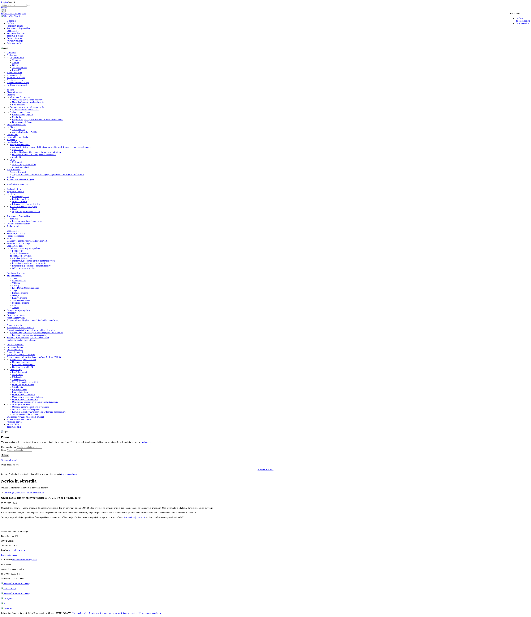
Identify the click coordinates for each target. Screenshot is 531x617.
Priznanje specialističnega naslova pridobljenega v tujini (31, 330)
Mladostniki (17, 377)
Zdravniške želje (14, 427)
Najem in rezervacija (16, 318)
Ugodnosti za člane (15, 142)
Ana (14, 305)
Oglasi (12, 159)
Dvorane (13, 278)
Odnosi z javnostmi (15, 38)
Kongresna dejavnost (16, 33)
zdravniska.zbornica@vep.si (24, 559)
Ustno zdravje (16, 369)
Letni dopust (17, 251)
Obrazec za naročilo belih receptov (27, 100)
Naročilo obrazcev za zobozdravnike (28, 102)
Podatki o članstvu (15, 80)
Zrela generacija (19, 379)
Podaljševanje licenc (21, 199)
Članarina (11, 95)
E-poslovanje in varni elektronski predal (27, 107)
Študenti (10, 177)
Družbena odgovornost (17, 85)
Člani (14, 209)
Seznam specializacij (16, 233)
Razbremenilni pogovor (22, 114)
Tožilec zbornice (19, 67)
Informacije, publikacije (14, 492)
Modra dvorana (19, 280)
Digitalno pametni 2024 (22, 367)
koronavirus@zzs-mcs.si (134, 517)
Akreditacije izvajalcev (22, 258)
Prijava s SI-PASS (266, 469)
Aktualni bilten (18, 129)
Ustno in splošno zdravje (23, 384)
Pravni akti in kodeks (16, 77)
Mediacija (16, 117)
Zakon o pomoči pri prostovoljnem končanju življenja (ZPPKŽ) (34, 357)
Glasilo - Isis (12, 134)
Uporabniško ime (8, 447)
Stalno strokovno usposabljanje (23, 206)
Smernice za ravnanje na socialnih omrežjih (25, 417)
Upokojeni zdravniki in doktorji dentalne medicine (34, 154)
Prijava (4, 8)
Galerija (15, 295)
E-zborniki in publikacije (17, 137)
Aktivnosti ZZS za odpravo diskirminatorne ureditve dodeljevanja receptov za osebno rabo (51, 147)
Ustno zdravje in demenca (23, 394)
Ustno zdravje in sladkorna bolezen (27, 397)
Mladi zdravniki (13, 169)
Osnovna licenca (19, 201)
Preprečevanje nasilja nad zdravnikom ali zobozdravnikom (37, 119)
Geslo (3, 450)
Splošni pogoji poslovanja (100, 613)
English (4, 2)
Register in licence (15, 26)
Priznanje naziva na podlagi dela (26, 204)
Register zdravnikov (15, 191)
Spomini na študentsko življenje (20, 179)
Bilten (12, 127)
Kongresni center (14, 275)
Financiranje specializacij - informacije (29, 263)
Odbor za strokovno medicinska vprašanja (30, 407)
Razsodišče (17, 70)
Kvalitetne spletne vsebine (23, 364)
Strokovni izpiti (13, 226)
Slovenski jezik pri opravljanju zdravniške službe (28, 337)
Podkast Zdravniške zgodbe (19, 419)
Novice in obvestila (35, 492)
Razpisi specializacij (15, 236)
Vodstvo (15, 62)
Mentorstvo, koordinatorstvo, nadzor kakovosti (27, 241)
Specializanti (17, 149)
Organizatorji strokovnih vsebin (26, 211)
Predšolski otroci (19, 372)
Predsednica (12, 55)
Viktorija (16, 283)
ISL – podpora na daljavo (150, 613)
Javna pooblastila (14, 75)
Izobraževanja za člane (16, 124)
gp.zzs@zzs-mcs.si (17, 550)
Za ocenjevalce (522, 23)
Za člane (519, 18)
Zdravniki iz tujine (15, 36)
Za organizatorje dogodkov (18, 310)
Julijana (15, 308)
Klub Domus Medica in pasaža (25, 288)
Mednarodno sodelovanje (18, 82)
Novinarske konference (17, 347)
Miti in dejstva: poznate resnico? (21, 354)
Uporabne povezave (21, 362)
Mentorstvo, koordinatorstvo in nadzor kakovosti (33, 261)
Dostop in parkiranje (15, 315)
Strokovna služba (14, 72)
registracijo (146, 442)
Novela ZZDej (13, 424)
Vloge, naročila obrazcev (21, 97)
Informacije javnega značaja (124, 613)
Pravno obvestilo (80, 613)
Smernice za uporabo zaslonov (23, 359)
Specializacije (13, 31)
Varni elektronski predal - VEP (25, 109)
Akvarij (15, 285)
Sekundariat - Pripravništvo (18, 28)
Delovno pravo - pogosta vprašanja (25, 248)
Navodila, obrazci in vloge (18, 243)
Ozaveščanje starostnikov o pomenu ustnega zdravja (35, 402)
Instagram (7, 598)
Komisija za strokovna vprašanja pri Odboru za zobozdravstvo (39, 412)
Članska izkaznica (14, 92)
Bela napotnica (18, 105)
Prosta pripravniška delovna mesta (27, 221)
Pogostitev (11, 313)
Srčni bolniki (17, 387)
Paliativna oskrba (14, 43)
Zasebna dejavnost (18, 172)
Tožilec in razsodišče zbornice (25, 414)
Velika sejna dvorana (21, 300)
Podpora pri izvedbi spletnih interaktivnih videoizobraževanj (33, 320)
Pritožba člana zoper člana (18, 184)
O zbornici (11, 21)
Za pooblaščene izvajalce (21, 256)
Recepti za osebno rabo (20, 144)
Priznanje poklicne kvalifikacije (20, 327)
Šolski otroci (17, 374)
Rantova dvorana (19, 298)
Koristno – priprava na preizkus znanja (29, 335)
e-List (9, 238)
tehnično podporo (69, 474)
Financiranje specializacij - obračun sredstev (31, 266)
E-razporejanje (19, 13)
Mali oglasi (17, 162)
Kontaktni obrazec (9, 555)
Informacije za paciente (20, 404)
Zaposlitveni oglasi (20, 167)
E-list (10, 13)
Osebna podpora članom (20, 112)
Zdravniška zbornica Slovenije (16, 583)
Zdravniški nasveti (15, 352)
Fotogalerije (12, 139)
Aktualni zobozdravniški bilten (25, 132)
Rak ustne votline (19, 389)
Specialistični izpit (14, 246)
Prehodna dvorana (20, 293)
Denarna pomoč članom (22, 122)
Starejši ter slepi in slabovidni (25, 382)
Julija (14, 290)
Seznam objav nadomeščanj (24, 164)
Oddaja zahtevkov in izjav (23, 268)
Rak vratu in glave (20, 392)
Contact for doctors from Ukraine (21, 340)
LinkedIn (7, 608)
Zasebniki (16, 157)
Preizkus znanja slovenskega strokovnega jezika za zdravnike (36, 332)
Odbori (15, 65)
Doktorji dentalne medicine (18, 224)
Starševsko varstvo (20, 253)
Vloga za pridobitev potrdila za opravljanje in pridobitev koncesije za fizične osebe (48, 174)
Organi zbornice (17, 57)
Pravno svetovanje (15, 41)
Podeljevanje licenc (20, 196)
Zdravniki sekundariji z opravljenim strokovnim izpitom (36, 152)
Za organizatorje (523, 21)
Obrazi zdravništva (15, 349)
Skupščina (16, 60)
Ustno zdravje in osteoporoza (25, 399)
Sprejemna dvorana (20, 303)
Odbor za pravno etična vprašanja (26, 409)
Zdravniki (14, 219)
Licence (13, 194)
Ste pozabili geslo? (9, 460)
